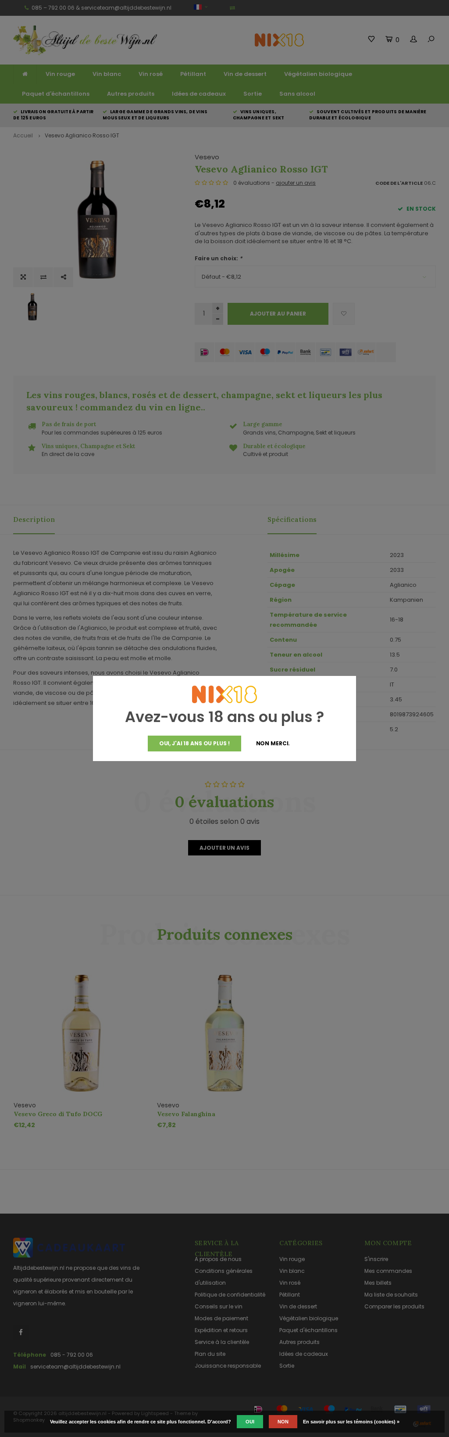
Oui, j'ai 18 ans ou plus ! (194, 743)
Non (283, 1421)
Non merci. (273, 743)
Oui (250, 1421)
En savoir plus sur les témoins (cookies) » (351, 1421)
